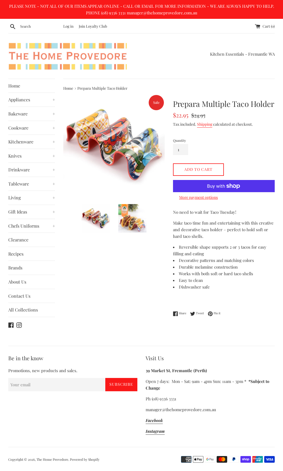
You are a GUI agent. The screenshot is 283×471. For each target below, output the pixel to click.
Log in (68, 26)
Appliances (31, 99)
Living (31, 197)
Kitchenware (31, 142)
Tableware (31, 184)
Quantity (179, 140)
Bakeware (31, 114)
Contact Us (19, 296)
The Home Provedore (52, 459)
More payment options (198, 197)
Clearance (18, 240)
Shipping (204, 124)
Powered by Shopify (84, 459)
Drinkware (31, 170)
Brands (15, 268)
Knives (31, 156)
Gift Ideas (31, 212)
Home (14, 86)
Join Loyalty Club (93, 26)
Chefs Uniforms (31, 226)
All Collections (23, 310)
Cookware (31, 128)
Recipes (15, 254)
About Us (17, 282)
